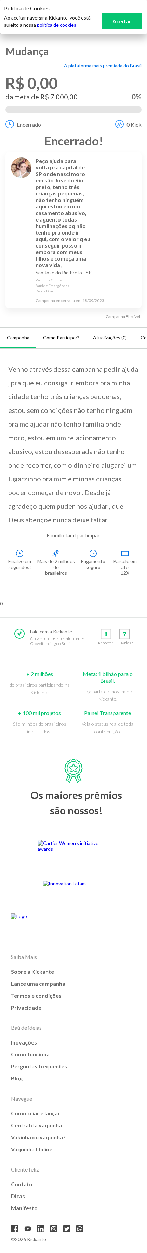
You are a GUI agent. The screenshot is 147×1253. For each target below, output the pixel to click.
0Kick (134, 124)
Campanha (18, 337)
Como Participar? (61, 337)
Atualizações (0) (110, 337)
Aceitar (121, 21)
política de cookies (56, 25)
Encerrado (29, 124)
